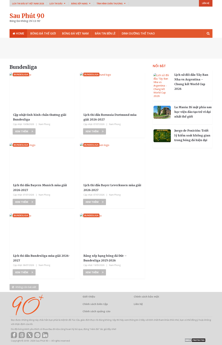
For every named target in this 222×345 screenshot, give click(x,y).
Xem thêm (21, 131)
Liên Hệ (205, 3)
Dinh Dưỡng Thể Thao (138, 33)
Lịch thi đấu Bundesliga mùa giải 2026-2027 (41, 258)
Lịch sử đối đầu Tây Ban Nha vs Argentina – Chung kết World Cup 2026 (191, 82)
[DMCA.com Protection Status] (195, 341)
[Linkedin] (45, 335)
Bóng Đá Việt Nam (75, 33)
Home (19, 33)
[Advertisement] (111, 48)
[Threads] (22, 335)
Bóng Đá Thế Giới (43, 33)
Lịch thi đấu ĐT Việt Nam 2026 (28, 3)
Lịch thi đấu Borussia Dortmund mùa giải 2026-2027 (109, 117)
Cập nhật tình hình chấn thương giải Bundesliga (39, 117)
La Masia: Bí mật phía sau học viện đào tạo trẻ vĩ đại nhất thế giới (193, 111)
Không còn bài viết (25, 287)
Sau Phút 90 (27, 16)
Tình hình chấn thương (109, 3)
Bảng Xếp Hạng (79, 3)
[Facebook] (14, 335)
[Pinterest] (37, 335)
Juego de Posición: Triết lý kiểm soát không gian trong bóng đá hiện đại (192, 135)
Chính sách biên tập (95, 304)
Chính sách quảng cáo (96, 311)
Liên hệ (138, 304)
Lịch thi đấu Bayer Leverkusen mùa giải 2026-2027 (112, 187)
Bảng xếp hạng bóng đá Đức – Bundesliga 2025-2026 (105, 258)
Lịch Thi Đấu (55, 3)
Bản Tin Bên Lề (105, 33)
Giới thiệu (89, 296)
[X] (30, 335)
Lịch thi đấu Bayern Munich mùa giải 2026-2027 (40, 187)
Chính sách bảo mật (146, 296)
